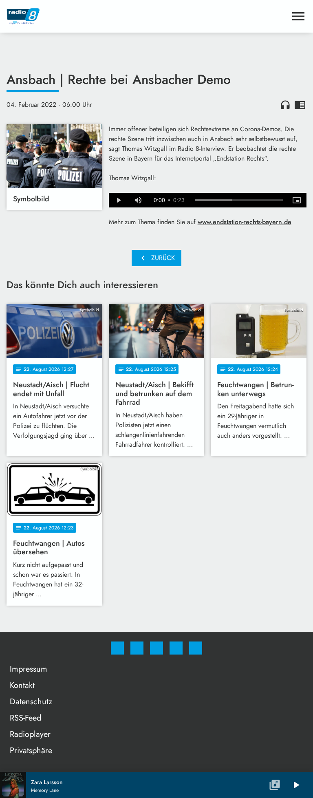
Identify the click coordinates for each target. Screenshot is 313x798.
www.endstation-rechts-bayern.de (244, 222)
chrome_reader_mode (300, 104)
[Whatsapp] (156, 648)
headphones (285, 104)
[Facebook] (117, 648)
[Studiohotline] (176, 648)
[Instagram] (136, 648)
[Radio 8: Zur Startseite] (147, 16)
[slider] (239, 200)
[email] (195, 648)
